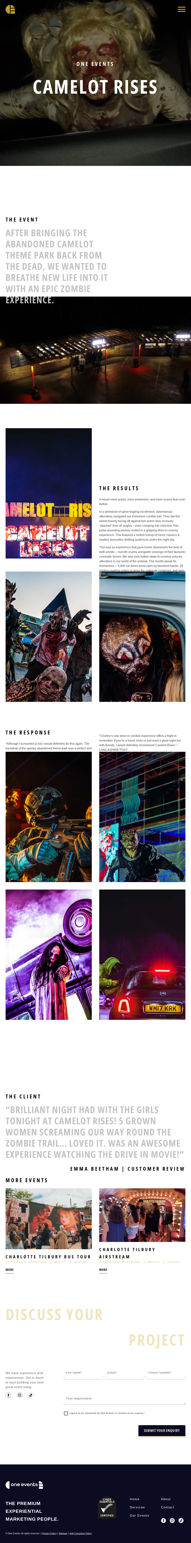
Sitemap (63, 1533)
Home (135, 1499)
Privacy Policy (49, 1533)
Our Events (139, 1515)
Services (137, 1507)
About (166, 1499)
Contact (167, 1507)
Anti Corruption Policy (81, 1533)
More (10, 1269)
